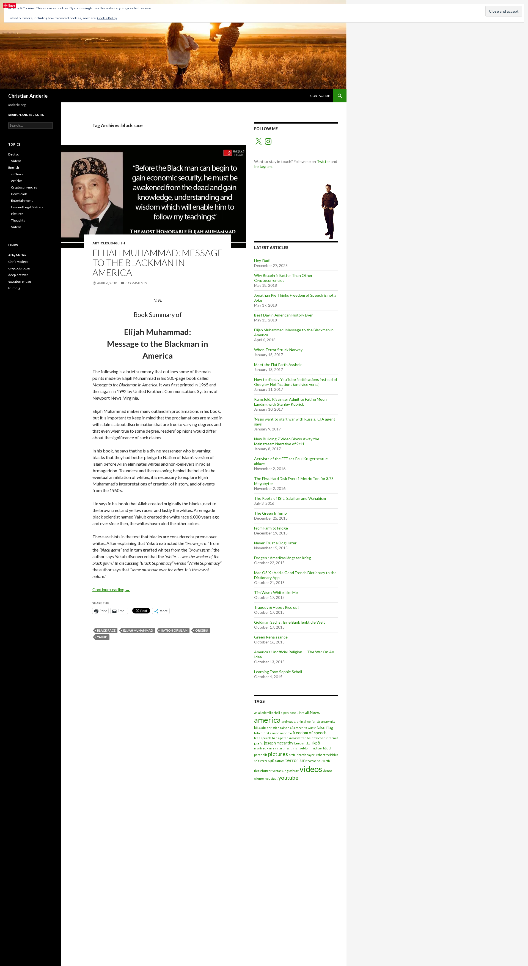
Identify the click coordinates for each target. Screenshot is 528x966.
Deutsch (14, 154)
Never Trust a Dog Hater (275, 543)
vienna (327, 771)
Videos (16, 161)
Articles (100, 243)
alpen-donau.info (292, 712)
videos (310, 769)
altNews (312, 712)
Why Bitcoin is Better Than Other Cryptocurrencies (283, 278)
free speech (262, 738)
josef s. (258, 743)
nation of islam (174, 630)
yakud (102, 637)
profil (292, 755)
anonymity (328, 721)
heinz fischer (316, 738)
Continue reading (111, 589)
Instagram (263, 166)
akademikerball (269, 712)
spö (271, 760)
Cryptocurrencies (24, 187)
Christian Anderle (28, 96)
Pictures (17, 214)
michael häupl (321, 748)
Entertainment (22, 200)
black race (106, 630)
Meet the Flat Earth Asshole (278, 364)
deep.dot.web (18, 275)
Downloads (19, 194)
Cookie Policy (107, 18)
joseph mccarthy (278, 742)
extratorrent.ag (19, 281)
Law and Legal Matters (27, 207)
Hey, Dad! (262, 260)
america (267, 719)
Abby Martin (17, 255)
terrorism (295, 760)
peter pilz (260, 755)
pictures (278, 754)
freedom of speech (309, 732)
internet (332, 738)
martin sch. (284, 748)
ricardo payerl (305, 755)
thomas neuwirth (318, 761)
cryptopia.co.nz (19, 268)
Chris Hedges (18, 262)
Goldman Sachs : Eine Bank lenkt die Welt (289, 622)
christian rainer (278, 728)
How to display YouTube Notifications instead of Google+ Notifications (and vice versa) (295, 382)
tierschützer (263, 771)
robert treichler (327, 755)
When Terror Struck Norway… (279, 349)
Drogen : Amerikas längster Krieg (283, 557)
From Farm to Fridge (271, 528)
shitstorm (260, 761)
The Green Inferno (270, 513)
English (117, 243)
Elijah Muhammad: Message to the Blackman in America (157, 262)
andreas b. (289, 721)
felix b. (258, 733)
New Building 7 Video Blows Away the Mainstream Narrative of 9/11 (286, 441)
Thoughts (18, 220)
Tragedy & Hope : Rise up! (276, 607)
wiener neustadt (265, 778)
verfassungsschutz (286, 771)
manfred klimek (265, 748)
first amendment (275, 733)
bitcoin (260, 727)
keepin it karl (303, 743)
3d (255, 712)
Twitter (323, 161)
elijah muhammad (138, 630)
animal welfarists (308, 721)
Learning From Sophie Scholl (278, 671)
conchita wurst (306, 728)
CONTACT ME (320, 95)
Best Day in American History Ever (283, 315)
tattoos (279, 761)
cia (292, 727)
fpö (290, 733)
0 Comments (136, 283)
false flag (325, 727)
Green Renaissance (271, 637)
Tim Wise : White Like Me (276, 592)
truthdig (14, 288)
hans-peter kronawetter (289, 738)
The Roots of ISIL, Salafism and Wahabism (290, 498)
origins (201, 630)
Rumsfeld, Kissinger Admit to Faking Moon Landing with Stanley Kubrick (290, 401)
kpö (317, 742)
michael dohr (302, 748)
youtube (288, 777)
